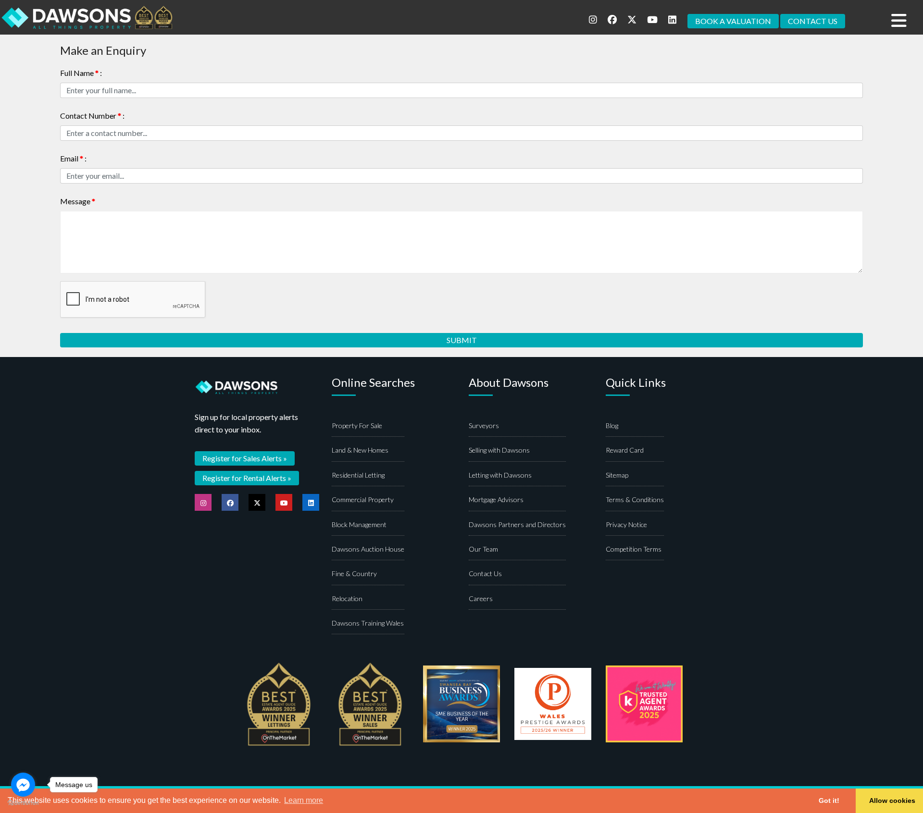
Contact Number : (92, 115)
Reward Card (625, 450)
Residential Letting (358, 475)
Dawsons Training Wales (368, 623)
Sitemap (617, 475)
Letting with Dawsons (500, 475)
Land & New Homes (360, 450)
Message (77, 201)
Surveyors (484, 425)
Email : (73, 158)
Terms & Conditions (635, 499)
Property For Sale (357, 425)
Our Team (483, 549)
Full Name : (81, 72)
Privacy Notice (626, 524)
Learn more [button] (303, 800)
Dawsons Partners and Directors (517, 524)
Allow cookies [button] (892, 800)
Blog (612, 425)
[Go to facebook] (23, 785)
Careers (481, 598)
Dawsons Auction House (368, 549)
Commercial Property (363, 499)
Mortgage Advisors (496, 499)
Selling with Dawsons (499, 450)
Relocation (347, 598)
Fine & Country (354, 573)
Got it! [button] (829, 800)
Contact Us (485, 573)
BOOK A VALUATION (733, 20)
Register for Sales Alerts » (244, 458)
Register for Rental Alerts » (246, 477)
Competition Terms (633, 549)
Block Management (359, 524)
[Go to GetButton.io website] (23, 803)
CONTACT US (812, 20)
